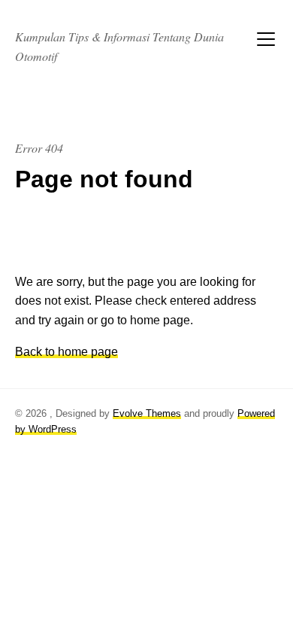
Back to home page (66, 351)
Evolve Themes (147, 413)
